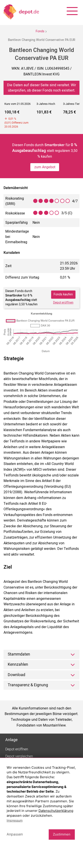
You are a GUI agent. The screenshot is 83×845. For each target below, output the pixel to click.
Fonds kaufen (63, 294)
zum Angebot (44, 167)
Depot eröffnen (63, 302)
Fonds (40, 31)
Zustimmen (61, 834)
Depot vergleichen (19, 756)
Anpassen (15, 834)
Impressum (15, 820)
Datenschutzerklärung (56, 811)
